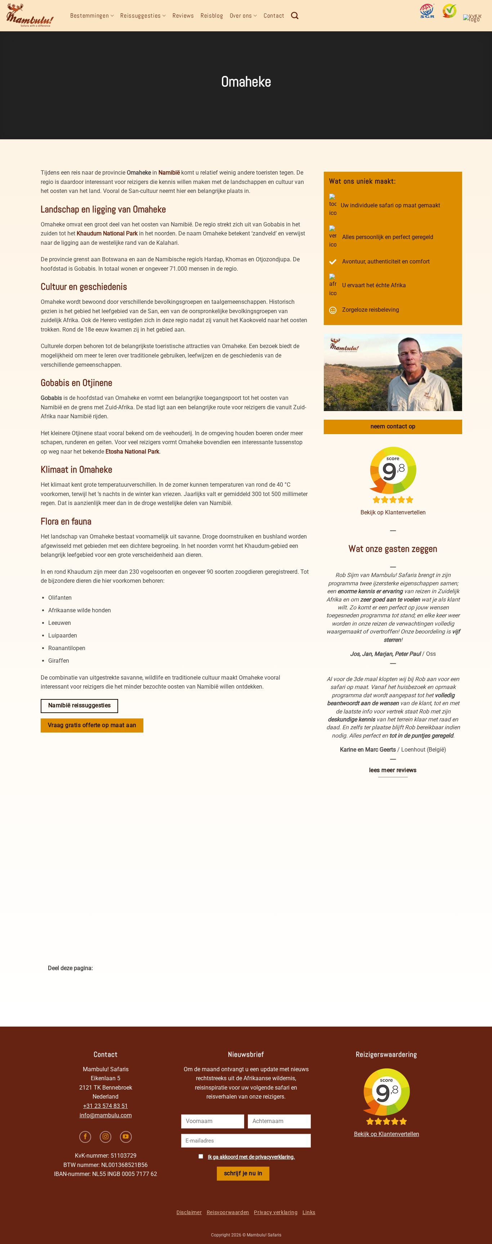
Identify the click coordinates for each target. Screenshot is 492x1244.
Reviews (183, 15)
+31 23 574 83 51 (105, 1106)
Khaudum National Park (107, 233)
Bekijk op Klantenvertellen (393, 512)
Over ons (241, 15)
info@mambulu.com (106, 1115)
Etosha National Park (132, 451)
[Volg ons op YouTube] (126, 1137)
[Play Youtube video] (393, 372)
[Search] (295, 15)
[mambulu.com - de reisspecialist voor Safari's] (32, 15)
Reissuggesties (140, 15)
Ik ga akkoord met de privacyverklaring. (251, 1157)
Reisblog (212, 15)
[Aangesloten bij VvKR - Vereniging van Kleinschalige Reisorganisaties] (475, 21)
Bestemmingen (89, 15)
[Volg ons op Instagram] (106, 1137)
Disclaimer (189, 1212)
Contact (274, 15)
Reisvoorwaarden (228, 1212)
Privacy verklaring (276, 1212)
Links (309, 1212)
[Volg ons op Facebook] (85, 1137)
